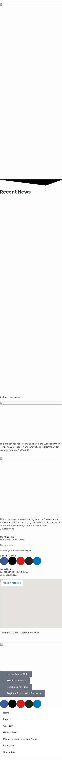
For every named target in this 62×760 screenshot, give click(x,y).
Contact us (9, 752)
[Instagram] (29, 561)
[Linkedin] (37, 561)
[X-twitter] (12, 561)
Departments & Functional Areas (20, 739)
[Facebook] (4, 561)
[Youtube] (21, 561)
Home (6, 712)
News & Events (11, 732)
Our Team (8, 725)
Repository (8, 745)
